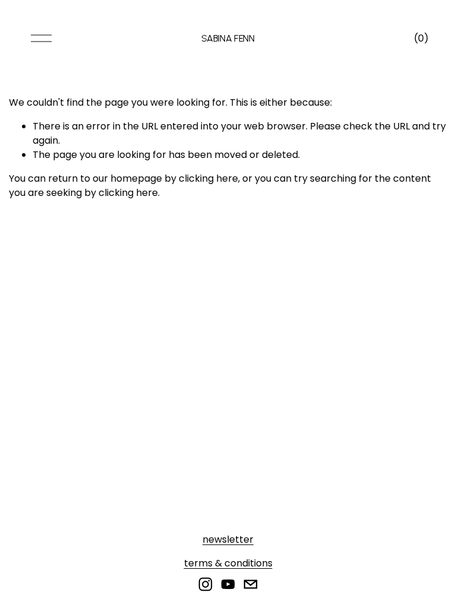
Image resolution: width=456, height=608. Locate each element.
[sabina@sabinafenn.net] (250, 584)
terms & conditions (228, 563)
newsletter (228, 539)
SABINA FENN (227, 38)
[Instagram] (205, 584)
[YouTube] (228, 584)
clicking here (208, 178)
